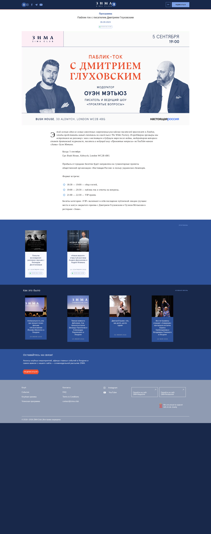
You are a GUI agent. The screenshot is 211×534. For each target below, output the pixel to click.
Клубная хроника (29, 397)
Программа (105, 13)
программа (183, 225)
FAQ (64, 392)
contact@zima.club (71, 401)
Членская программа (31, 401)
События (25, 392)
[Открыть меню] (24, 4)
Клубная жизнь (181, 290)
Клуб (24, 387)
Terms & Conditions (71, 397)
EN (168, 4)
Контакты (67, 387)
